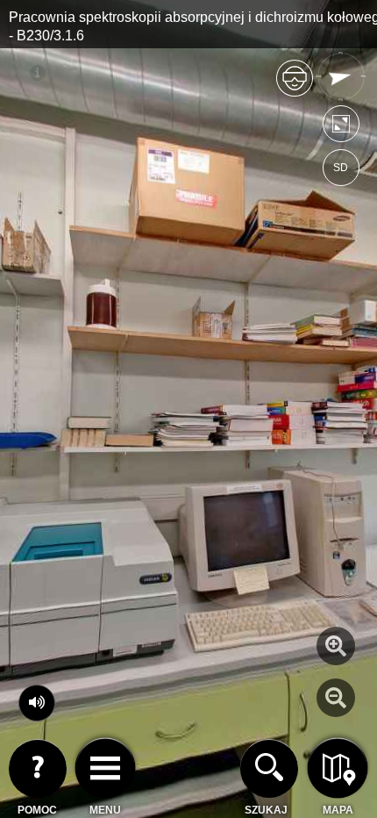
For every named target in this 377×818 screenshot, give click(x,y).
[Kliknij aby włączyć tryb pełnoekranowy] (341, 127)
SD (340, 167)
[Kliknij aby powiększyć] (336, 646)
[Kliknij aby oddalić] (336, 697)
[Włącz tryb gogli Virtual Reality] (294, 85)
